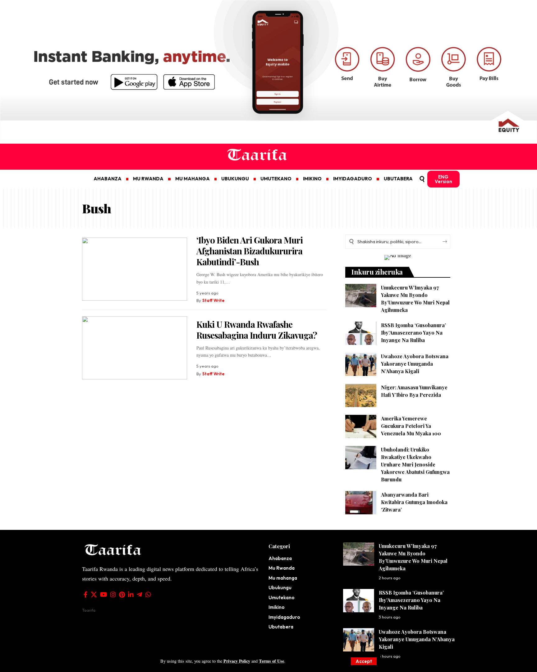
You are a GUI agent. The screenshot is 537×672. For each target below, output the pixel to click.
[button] (364, 661)
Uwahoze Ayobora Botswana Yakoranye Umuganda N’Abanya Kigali (414, 363)
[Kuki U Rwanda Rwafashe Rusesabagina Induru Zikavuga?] (134, 347)
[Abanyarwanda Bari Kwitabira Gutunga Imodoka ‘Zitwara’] (360, 502)
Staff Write (213, 300)
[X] (94, 594)
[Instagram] (113, 594)
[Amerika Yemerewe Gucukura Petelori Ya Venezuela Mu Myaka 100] (360, 426)
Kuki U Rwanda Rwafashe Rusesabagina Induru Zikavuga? (256, 329)
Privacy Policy (236, 661)
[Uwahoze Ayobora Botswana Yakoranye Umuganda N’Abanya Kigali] (360, 364)
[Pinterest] (121, 594)
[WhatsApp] (148, 594)
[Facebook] (85, 594)
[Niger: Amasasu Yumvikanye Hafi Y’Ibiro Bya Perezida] (360, 395)
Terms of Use (271, 661)
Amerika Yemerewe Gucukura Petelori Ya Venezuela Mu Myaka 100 (411, 426)
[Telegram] (139, 594)
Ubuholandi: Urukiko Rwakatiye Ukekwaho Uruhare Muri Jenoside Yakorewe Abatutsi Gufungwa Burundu (415, 464)
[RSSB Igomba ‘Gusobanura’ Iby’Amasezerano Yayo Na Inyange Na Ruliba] (360, 333)
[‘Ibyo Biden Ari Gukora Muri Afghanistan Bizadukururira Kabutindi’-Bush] (134, 269)
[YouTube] (104, 594)
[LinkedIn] (130, 594)
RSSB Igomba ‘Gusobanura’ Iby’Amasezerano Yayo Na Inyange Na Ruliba (413, 332)
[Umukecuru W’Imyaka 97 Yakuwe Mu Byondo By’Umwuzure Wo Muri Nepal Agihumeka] (360, 295)
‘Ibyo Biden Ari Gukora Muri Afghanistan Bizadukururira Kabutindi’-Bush (249, 250)
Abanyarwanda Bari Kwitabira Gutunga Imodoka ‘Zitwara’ (414, 502)
